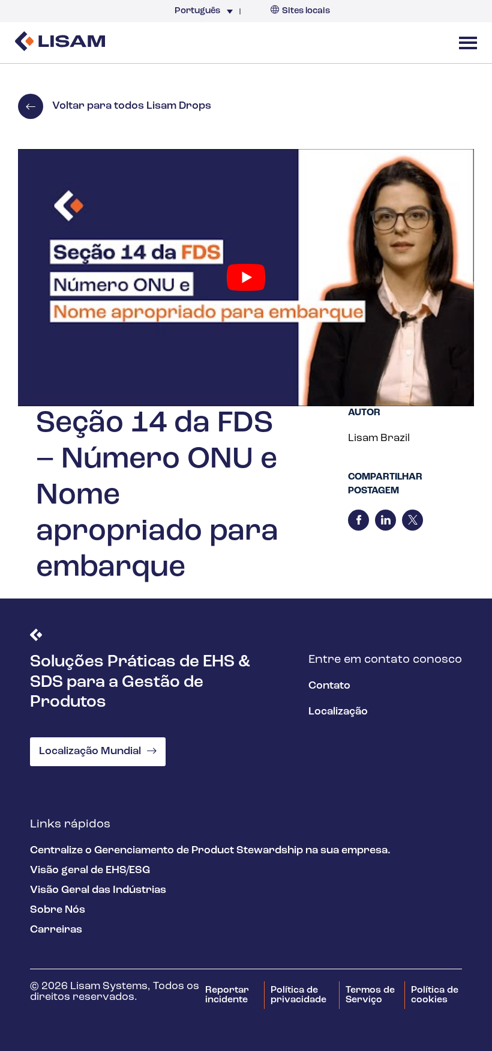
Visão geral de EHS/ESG (90, 870)
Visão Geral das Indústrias (98, 890)
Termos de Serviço (370, 995)
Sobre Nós (57, 910)
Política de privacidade (298, 995)
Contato (329, 686)
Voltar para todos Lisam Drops (131, 106)
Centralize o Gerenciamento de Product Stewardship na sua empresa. (210, 850)
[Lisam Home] (60, 42)
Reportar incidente (227, 995)
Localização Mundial (90, 751)
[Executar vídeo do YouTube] (246, 277)
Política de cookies (434, 995)
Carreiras (56, 930)
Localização (338, 712)
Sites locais (306, 11)
